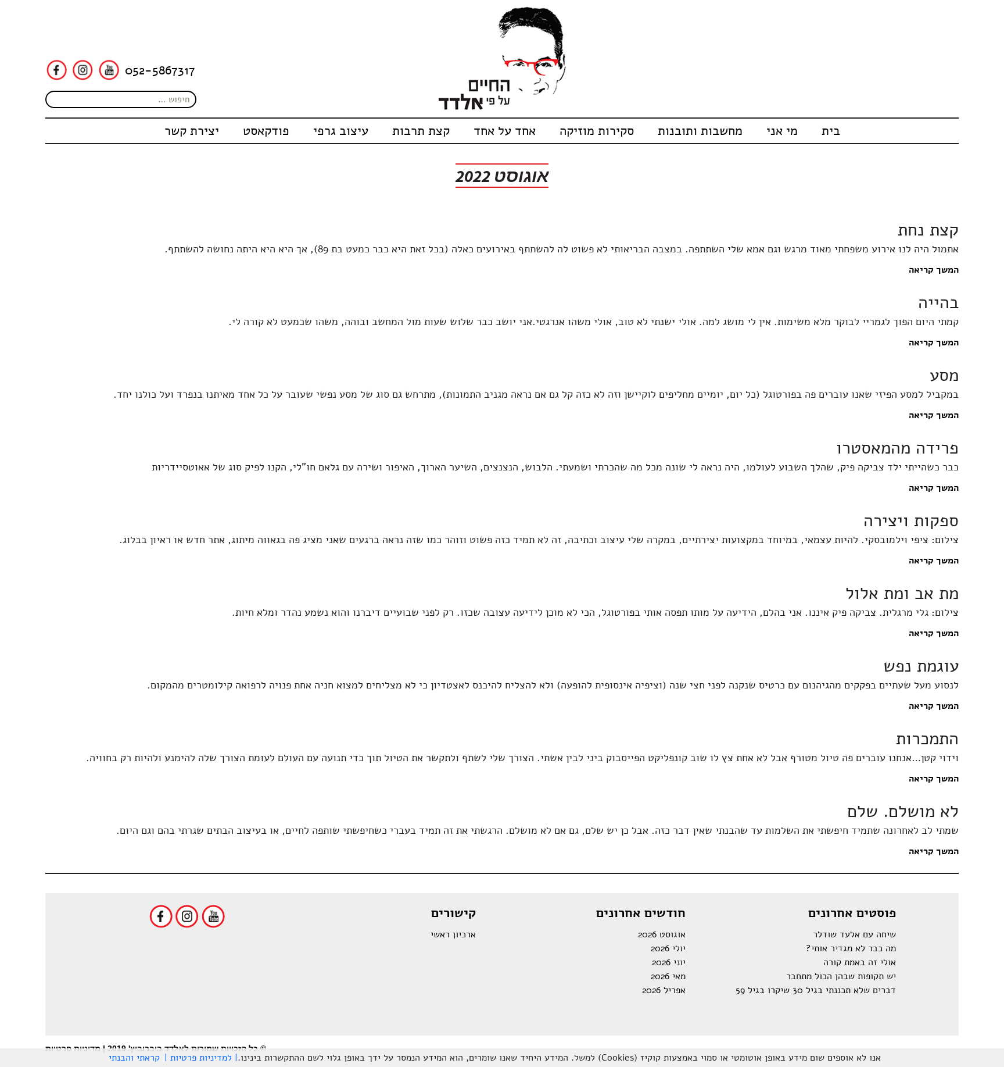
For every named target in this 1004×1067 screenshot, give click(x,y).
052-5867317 (160, 70)
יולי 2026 (668, 948)
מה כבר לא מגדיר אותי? (851, 948)
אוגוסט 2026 (662, 934)
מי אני (782, 131)
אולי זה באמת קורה (859, 962)
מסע (944, 375)
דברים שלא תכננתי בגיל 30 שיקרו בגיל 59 (816, 990)
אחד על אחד (505, 131)
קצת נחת (928, 230)
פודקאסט (266, 131)
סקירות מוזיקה (597, 131)
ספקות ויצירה (911, 520)
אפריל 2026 (664, 990)
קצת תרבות (421, 131)
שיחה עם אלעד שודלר (854, 934)
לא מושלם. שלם (903, 811)
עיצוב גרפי (340, 131)
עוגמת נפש (921, 666)
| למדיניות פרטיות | (201, 1057)
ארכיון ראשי (453, 934)
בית (831, 131)
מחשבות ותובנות (700, 131)
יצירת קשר (191, 131)
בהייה (938, 302)
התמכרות (927, 738)
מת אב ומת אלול (902, 593)
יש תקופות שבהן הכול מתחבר (841, 976)
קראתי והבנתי (134, 1057)
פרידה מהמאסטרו (897, 448)
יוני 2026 (669, 962)
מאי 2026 (668, 976)
